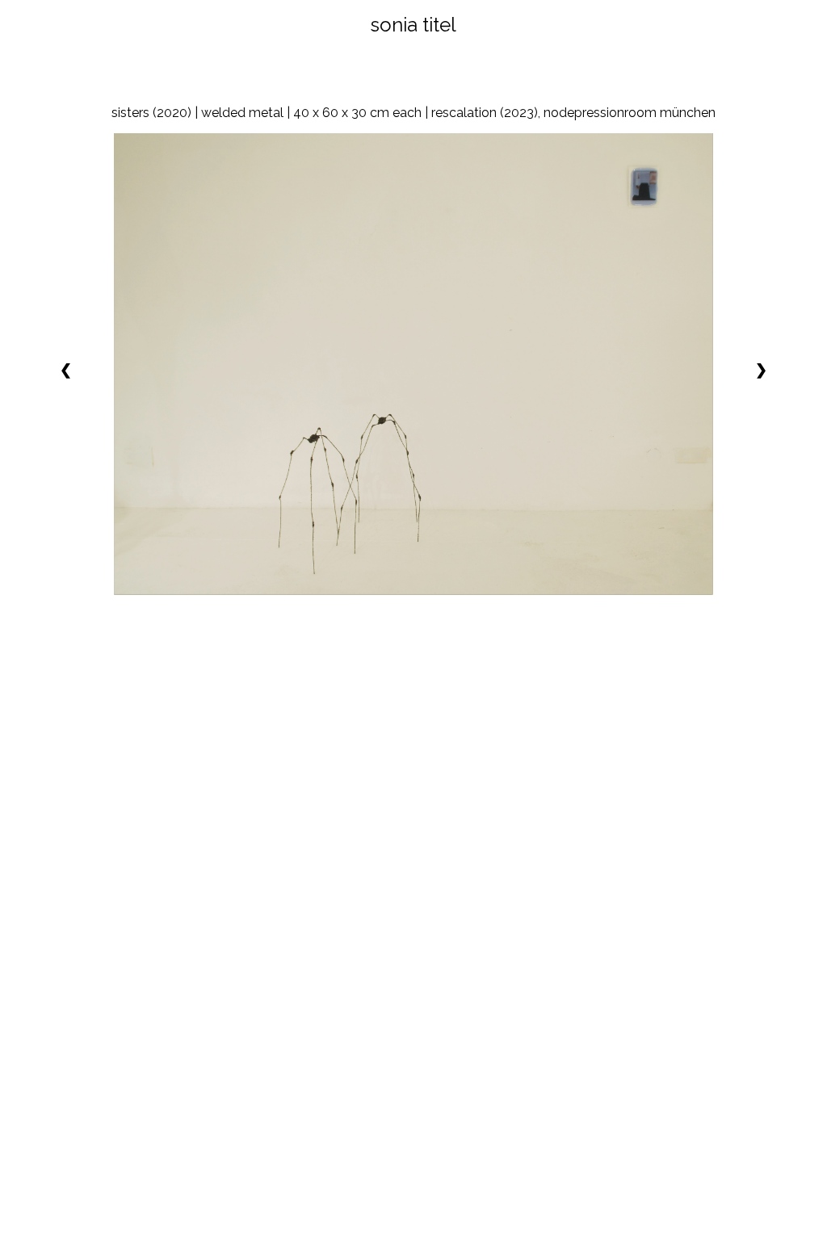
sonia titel (413, 24)
